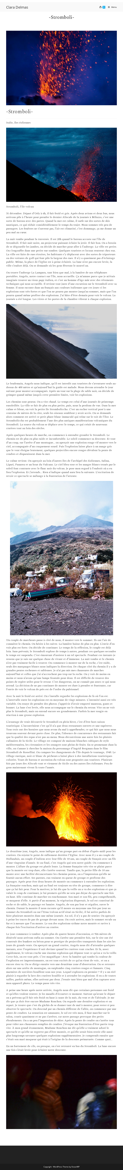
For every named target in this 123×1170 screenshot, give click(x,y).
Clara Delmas (17, 7)
